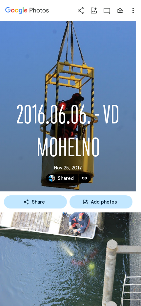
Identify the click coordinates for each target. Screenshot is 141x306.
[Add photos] (93, 10)
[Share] (80, 10)
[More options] (133, 10)
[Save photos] (120, 10)
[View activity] (106, 10)
